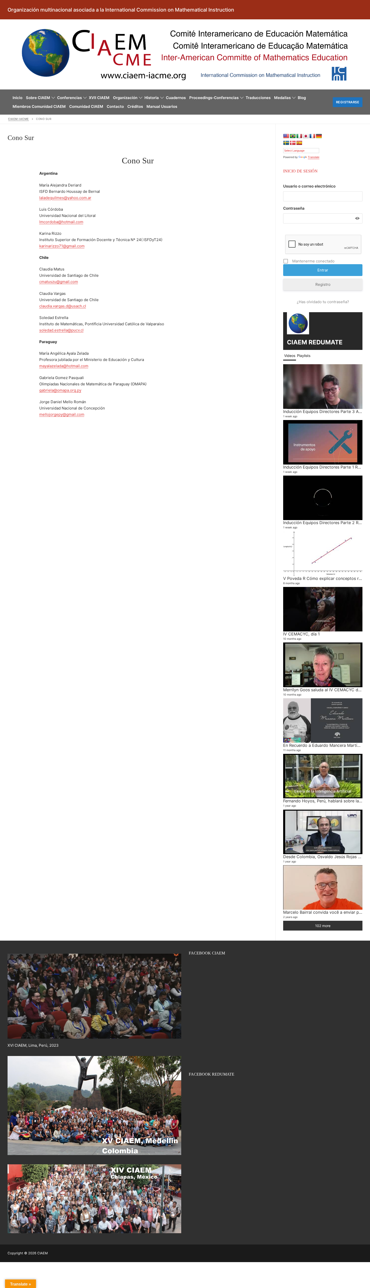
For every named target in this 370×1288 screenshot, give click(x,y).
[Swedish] (286, 143)
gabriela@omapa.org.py (60, 390)
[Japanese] (306, 136)
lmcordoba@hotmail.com (61, 221)
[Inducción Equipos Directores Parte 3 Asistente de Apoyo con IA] (322, 386)
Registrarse (347, 102)
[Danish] (293, 143)
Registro (322, 284)
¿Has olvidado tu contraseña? (323, 301)
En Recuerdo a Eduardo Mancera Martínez (323, 745)
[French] (312, 136)
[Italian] (299, 136)
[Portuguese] (293, 136)
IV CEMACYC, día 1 (301, 633)
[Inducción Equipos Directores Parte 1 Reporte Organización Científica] (322, 442)
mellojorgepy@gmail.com (61, 414)
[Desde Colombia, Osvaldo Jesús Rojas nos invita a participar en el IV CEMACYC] (322, 832)
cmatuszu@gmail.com (58, 281)
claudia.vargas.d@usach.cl (62, 306)
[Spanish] (299, 143)
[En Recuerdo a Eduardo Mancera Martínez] (322, 720)
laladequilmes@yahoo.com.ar (65, 197)
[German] (319, 136)
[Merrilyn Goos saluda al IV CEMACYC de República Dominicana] (322, 664)
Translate (313, 157)
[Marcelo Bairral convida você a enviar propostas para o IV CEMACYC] (322, 887)
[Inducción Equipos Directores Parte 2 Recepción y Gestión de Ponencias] (322, 498)
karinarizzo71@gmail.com (62, 246)
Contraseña (294, 208)
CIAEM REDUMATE (315, 342)
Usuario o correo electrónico (309, 186)
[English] (286, 136)
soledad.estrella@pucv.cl (61, 330)
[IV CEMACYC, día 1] (322, 609)
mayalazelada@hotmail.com (63, 365)
